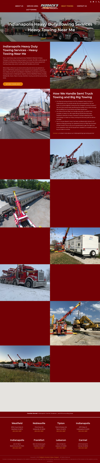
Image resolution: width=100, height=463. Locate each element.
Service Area (32, 6)
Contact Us (82, 6)
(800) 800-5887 (50, 2)
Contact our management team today (64, 219)
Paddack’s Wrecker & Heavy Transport (49, 457)
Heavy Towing (67, 6)
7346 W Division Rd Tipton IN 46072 (12, 2)
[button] (20, 6)
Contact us (56, 133)
